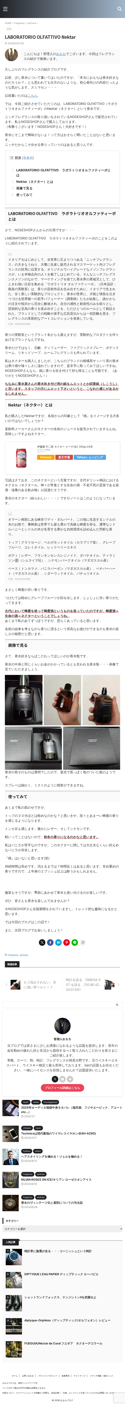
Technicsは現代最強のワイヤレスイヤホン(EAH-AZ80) (58, 1133)
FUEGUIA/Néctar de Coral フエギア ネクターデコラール (63, 1343)
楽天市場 (64, 457)
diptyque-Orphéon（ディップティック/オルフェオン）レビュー (67, 1320)
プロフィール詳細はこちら (62, 1087)
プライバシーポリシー (47, 1376)
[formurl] (62, 1079)
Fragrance (13, 954)
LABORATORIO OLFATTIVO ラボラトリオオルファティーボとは (63, 172)
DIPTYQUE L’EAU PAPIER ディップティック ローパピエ (61, 1274)
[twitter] (42, 942)
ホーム (15, 1376)
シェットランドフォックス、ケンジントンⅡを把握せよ (60, 1297)
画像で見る (24, 188)
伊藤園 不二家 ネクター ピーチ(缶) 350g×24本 (65, 446)
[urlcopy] (83, 942)
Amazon (46, 457)
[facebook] (50, 942)
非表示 (28, 158)
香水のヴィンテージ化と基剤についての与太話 (52, 1202)
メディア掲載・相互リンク (101, 1376)
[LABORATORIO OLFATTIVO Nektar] (58, 942)
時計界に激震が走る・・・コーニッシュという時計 (58, 1251)
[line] (74, 942)
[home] (70, 1079)
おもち (61, 54)
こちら (32, 96)
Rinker (48, 449)
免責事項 (65, 1376)
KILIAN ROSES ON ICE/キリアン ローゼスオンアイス (56, 1179)
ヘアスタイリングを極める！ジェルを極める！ (52, 1156)
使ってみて (24, 195)
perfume (24, 954)
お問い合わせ (28, 1376)
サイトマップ (79, 1376)
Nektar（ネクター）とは (34, 182)
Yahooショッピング (90, 457)
